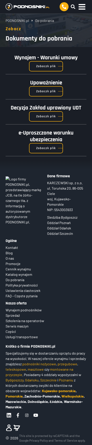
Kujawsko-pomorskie (59, 391)
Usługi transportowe (22, 337)
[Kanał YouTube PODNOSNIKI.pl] (35, 415)
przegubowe (67, 364)
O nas (10, 258)
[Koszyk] (16, 427)
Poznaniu (66, 380)
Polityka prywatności (22, 285)
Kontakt (12, 247)
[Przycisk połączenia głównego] (64, 6)
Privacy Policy (38, 440)
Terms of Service (65, 440)
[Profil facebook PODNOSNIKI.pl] (18, 415)
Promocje (13, 263)
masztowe (36, 369)
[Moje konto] (9, 427)
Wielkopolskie (72, 396)
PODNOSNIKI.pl (17, 20)
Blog (9, 253)
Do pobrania (15, 280)
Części (11, 331)
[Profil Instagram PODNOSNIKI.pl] (26, 415)
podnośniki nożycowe (39, 364)
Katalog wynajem (19, 274)
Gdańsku (32, 380)
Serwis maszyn (17, 326)
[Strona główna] (29, 6)
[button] (81, 6)
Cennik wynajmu (18, 269)
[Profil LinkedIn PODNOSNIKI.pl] (9, 415)
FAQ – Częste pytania (22, 296)
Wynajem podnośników (24, 310)
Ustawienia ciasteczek (23, 290)
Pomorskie (14, 396)
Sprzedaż (13, 315)
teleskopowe (16, 369)
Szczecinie (48, 380)
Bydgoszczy (14, 380)
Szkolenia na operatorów (25, 321)
